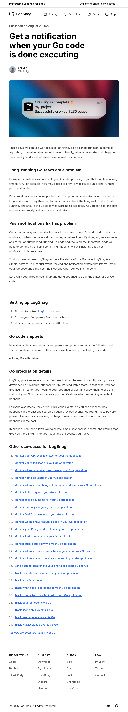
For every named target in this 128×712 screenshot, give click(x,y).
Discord (43, 681)
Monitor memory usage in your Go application (43, 507)
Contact (100, 675)
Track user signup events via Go (35, 617)
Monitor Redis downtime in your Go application (44, 536)
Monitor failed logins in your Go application (41, 492)
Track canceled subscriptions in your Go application (47, 573)
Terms (99, 668)
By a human (45, 668)
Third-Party (16, 675)
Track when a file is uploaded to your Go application (47, 587)
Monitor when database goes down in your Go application (51, 470)
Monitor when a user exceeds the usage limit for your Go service (55, 551)
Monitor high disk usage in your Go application (43, 477)
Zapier (13, 661)
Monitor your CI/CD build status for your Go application (49, 455)
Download (44, 661)
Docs (70, 668)
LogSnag (43, 311)
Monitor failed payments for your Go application (45, 499)
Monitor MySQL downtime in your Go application (45, 514)
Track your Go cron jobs (30, 580)
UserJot (43, 688)
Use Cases (73, 688)
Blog (69, 661)
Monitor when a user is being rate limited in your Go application (54, 558)
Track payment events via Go (33, 602)
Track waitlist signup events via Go (36, 624)
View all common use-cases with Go (32, 632)
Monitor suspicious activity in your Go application (45, 543)
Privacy (100, 661)
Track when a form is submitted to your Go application (48, 595)
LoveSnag (44, 675)
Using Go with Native (25, 358)
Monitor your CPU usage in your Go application (44, 463)
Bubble (13, 668)
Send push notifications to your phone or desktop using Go (51, 565)
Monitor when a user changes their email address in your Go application (59, 485)
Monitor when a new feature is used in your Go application (51, 521)
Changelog (73, 681)
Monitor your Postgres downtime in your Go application (49, 529)
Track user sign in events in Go (34, 610)
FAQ (69, 675)
